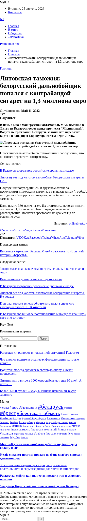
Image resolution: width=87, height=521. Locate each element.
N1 (2, 19)
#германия (72, 414)
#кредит (50, 422)
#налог (76, 425)
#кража (40, 422)
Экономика (16, 37)
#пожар (71, 429)
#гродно (17, 418)
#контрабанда (23, 230)
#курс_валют (61, 422)
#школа (24, 437)
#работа (39, 433)
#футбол (15, 437)
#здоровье (80, 418)
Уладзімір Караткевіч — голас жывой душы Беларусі (39, 486)
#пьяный (29, 433)
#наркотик (5, 430)
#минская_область (33, 426)
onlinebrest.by (78, 223)
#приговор (19, 433)
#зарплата (68, 418)
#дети (42, 418)
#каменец (4, 422)
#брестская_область (38, 413)
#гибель (6, 418)
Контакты (15, 12)
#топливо (4, 437)
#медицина (5, 426)
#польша (6, 433)
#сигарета (49, 230)
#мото (48, 426)
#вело (64, 414)
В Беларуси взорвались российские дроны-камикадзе (37, 170)
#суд (70, 433)
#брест (8, 413)
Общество (15, 33)
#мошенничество (61, 425)
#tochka (4, 407)
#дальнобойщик (30, 418)
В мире (13, 29)
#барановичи (28, 407)
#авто (14, 407)
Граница (6, 68)
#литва (37, 230)
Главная (13, 26)
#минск (17, 425)
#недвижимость (20, 429)
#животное (53, 418)
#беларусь (7, 230)
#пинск (61, 429)
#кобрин (14, 422)
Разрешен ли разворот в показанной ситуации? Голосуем (39, 352)
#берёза (68, 407)
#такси (77, 434)
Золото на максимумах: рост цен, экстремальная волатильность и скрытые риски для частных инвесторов (39, 466)
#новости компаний (44, 429)
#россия (51, 433)
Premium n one (9, 43)
